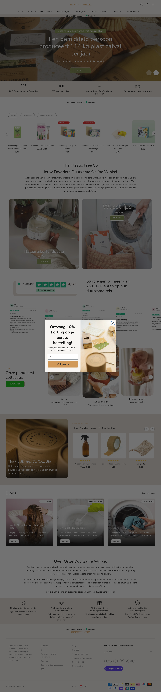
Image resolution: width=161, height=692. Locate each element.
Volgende (63, 364)
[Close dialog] (113, 323)
